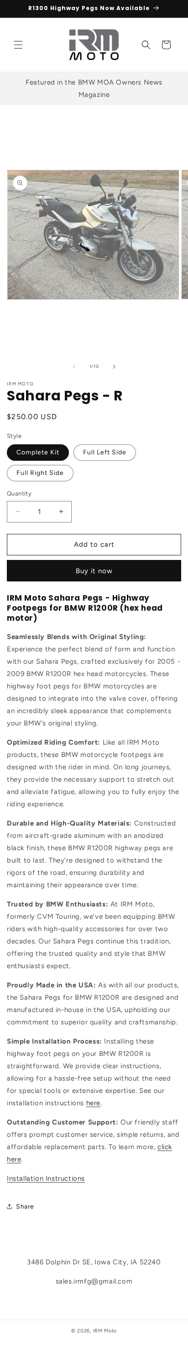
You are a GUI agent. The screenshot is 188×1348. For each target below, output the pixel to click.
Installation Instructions (46, 1178)
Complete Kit (37, 452)
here (93, 1103)
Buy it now (94, 571)
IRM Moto (105, 1331)
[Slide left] (74, 367)
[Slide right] (114, 367)
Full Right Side (40, 473)
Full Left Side (104, 452)
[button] (18, 45)
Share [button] (25, 1206)
